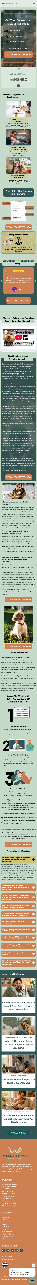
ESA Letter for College (9, 1206)
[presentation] (18, 987)
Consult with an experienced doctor (18, 148)
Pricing (4, 1229)
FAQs (3, 1222)
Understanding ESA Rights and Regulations (18, 999)
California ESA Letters (9, 1186)
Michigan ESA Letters (8, 1193)
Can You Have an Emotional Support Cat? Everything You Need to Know (18, 1119)
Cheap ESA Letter (7, 1198)
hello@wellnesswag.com (9, 1259)
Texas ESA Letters (7, 1189)
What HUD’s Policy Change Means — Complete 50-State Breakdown (18, 1044)
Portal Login (5, 1217)
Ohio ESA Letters (7, 1191)
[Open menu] (33, 3)
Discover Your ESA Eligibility (18, 120)
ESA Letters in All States (9, 1184)
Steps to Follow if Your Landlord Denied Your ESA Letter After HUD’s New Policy (18, 1006)
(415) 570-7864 (7, 1257)
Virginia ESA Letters (8, 1196)
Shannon (21, 289)
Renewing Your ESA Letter (18, 1075)
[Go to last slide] (1, 281)
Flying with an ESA (8, 1231)
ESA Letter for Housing (9, 1203)
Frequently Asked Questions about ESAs (18, 1111)
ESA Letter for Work (8, 1201)
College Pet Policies (8, 1234)
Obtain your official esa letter (18, 177)
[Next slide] (35, 281)
